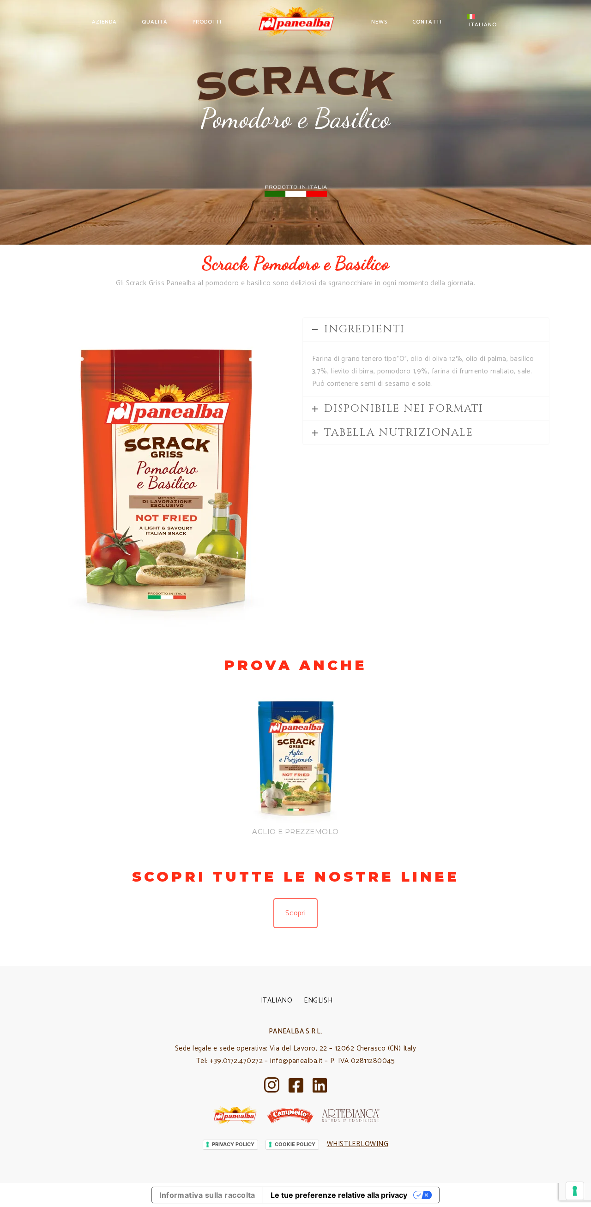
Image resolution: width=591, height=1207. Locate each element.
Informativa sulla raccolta (207, 1195)
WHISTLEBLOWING (357, 1144)
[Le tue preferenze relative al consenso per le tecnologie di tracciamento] (575, 1191)
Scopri (295, 913)
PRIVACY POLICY (233, 1144)
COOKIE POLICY (295, 1144)
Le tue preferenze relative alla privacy (339, 1195)
